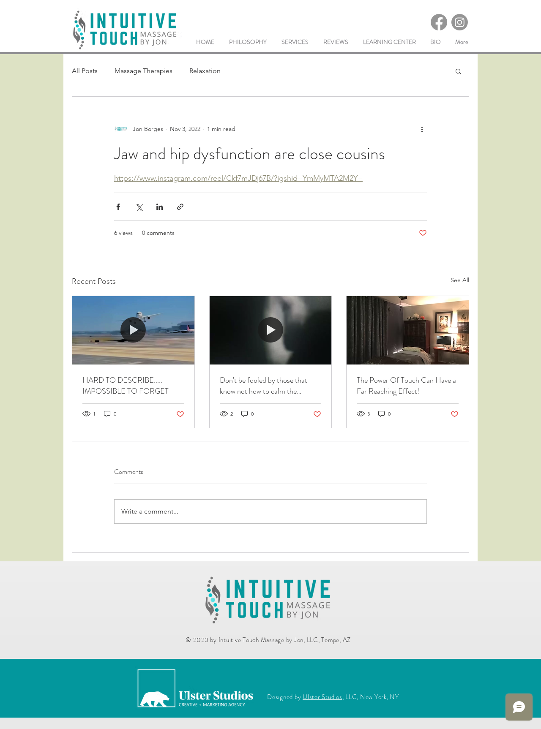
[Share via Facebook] (118, 207)
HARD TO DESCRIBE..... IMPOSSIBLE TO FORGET (125, 386)
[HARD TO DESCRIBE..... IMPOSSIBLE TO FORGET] (133, 330)
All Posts (85, 71)
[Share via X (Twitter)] (139, 207)
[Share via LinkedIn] (160, 207)
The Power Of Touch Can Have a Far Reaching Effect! (406, 386)
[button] (458, 71)
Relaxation (205, 71)
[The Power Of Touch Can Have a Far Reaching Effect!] (408, 330)
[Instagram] (459, 22)
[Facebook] (439, 22)
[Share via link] (180, 207)
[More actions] (422, 129)
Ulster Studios (322, 697)
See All (460, 280)
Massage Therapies (143, 71)
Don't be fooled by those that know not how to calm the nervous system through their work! (263, 386)
